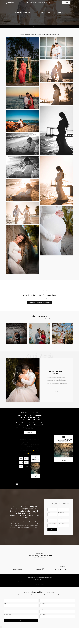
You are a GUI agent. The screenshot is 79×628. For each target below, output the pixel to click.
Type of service (61, 523)
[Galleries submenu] (36, 2)
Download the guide (27, 466)
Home (29, 26)
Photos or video (61, 512)
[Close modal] (17, 484)
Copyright (42, 584)
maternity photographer (39, 290)
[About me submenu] (28, 2)
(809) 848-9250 (17, 567)
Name (48, 507)
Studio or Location (51, 518)
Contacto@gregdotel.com (17, 569)
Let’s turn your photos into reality (39, 555)
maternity (33, 290)
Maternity (32, 26)
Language (60, 518)
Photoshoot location (51, 523)
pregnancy (45, 290)
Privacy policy (37, 584)
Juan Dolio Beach (39, 302)
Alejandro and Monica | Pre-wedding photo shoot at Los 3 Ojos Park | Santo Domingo (16, 339)
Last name (60, 507)
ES (72, 2)
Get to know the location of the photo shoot (39, 295)
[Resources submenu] (47, 2)
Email (48, 512)
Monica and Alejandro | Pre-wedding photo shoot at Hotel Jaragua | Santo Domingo (39, 339)
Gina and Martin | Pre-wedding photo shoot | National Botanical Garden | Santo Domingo (62, 339)
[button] (1, 380)
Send (52, 529)
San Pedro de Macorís (46, 302)
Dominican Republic (32, 302)
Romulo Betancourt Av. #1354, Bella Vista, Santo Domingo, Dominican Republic (39, 577)
